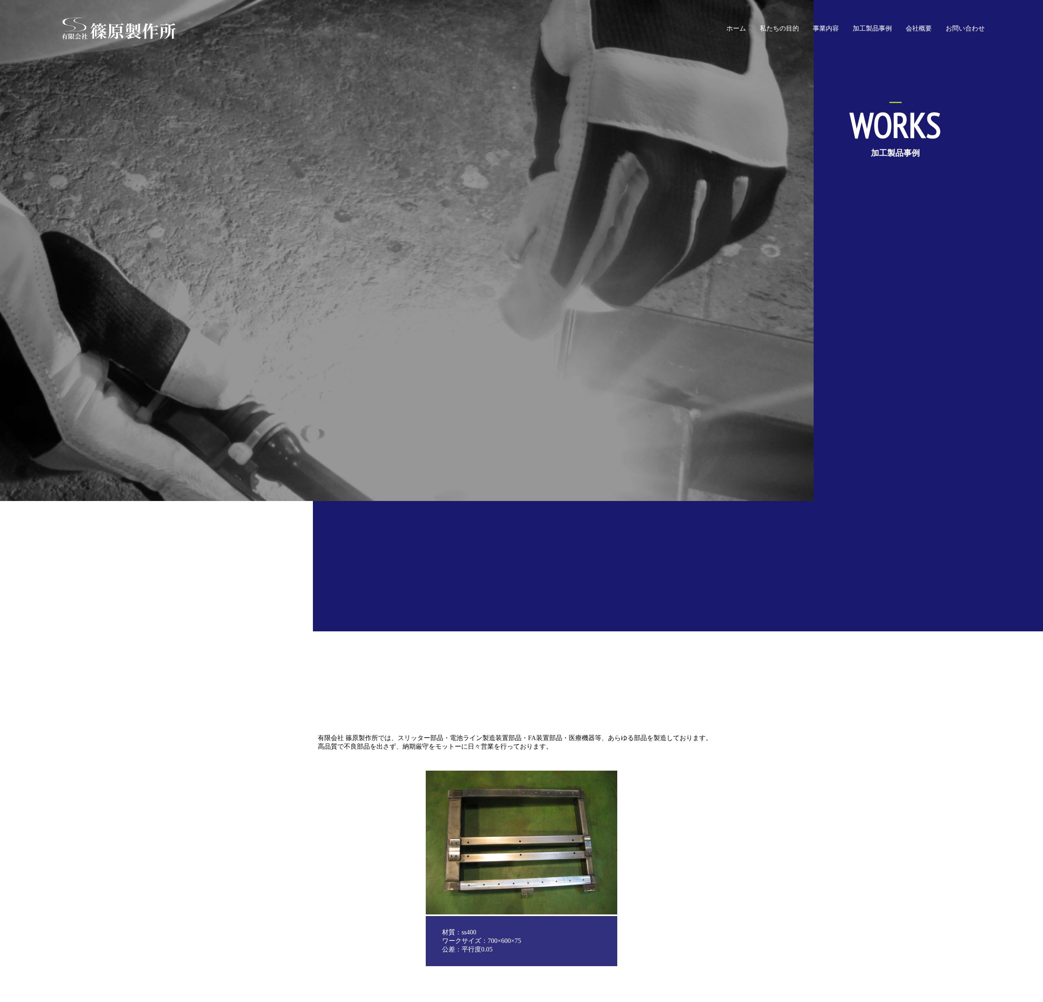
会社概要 (919, 28)
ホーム (736, 28)
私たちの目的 (779, 28)
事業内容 (826, 28)
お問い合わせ (965, 28)
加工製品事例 (872, 28)
